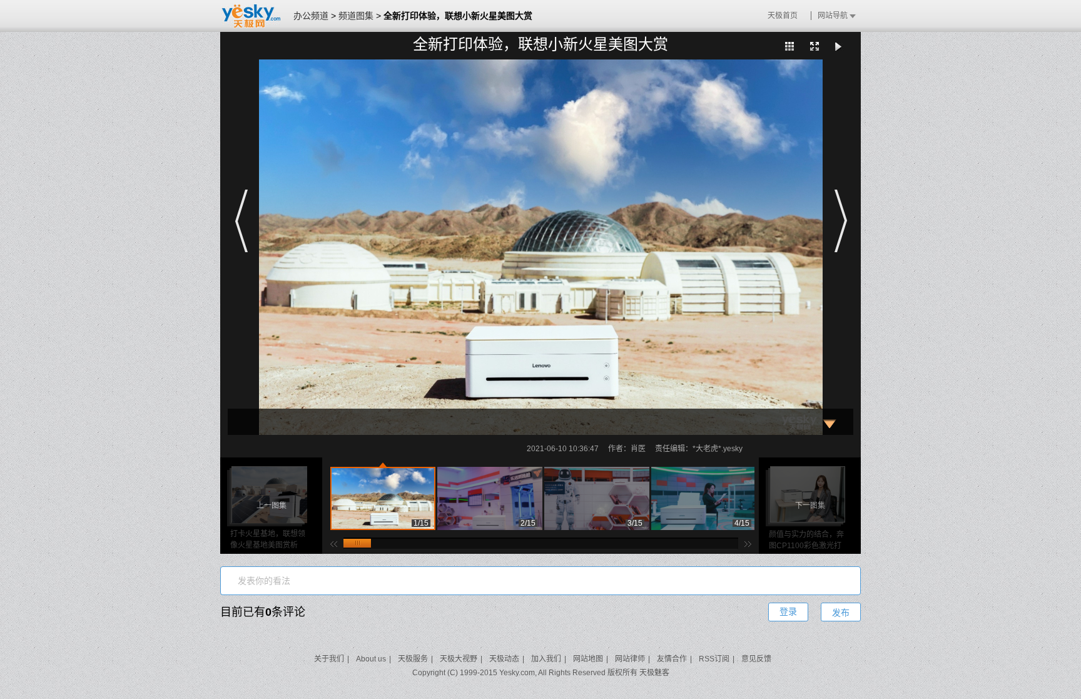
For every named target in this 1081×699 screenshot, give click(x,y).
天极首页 (783, 15)
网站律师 (630, 659)
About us (371, 659)
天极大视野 (458, 659)
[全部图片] (789, 46)
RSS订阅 (714, 659)
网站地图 (588, 659)
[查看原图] (814, 46)
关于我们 (329, 659)
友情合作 (672, 659)
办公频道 (310, 16)
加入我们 (546, 659)
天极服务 (413, 659)
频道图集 (355, 16)
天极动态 (504, 659)
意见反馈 (756, 659)
